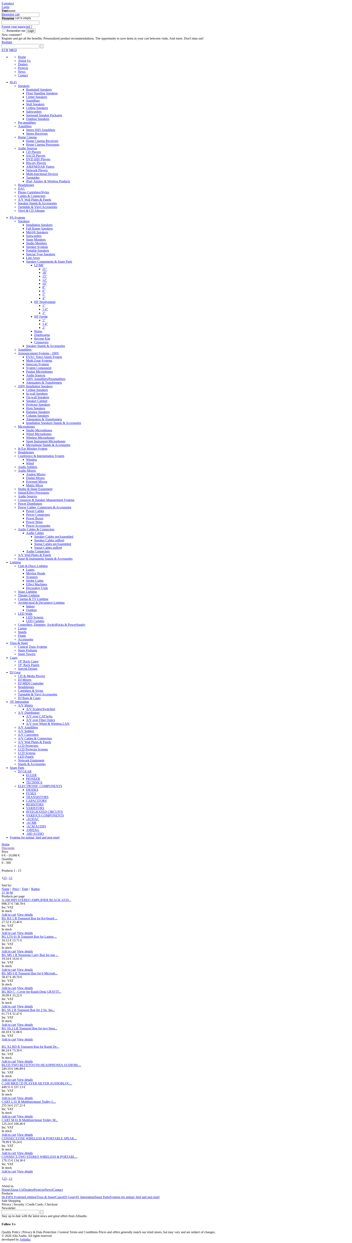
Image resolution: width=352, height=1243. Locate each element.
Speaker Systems (37, 247)
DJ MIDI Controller (31, 683)
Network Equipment (31, 760)
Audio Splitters (27, 467)
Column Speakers (37, 415)
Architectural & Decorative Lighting (41, 602)
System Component (38, 368)
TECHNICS (34, 782)
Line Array (33, 258)
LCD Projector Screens (33, 749)
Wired (30, 463)
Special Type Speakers (40, 254)
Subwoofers (34, 111)
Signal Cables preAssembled (52, 544)
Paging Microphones (39, 371)
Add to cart (9, 914)
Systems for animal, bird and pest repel (34, 837)
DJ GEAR (25, 771)
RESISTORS (35, 804)
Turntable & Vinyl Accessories (37, 207)
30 (7, 892)
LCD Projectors (28, 745)
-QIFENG (32, 830)
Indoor (30, 606)
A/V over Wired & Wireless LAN (47, 723)
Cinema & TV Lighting (33, 599)
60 (11, 892)
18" (44, 272)
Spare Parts (17, 767)
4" (43, 298)
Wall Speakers (35, 104)
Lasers (30, 569)
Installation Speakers (39, 225)
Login (5, 7)
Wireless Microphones (40, 437)
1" (43, 305)
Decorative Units (37, 588)
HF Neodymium (44, 302)
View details (25, 914)
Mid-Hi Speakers (37, 232)
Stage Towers (26, 654)
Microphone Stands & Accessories (48, 445)
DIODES (32, 789)
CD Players (33, 152)
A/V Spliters (26, 731)
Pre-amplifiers (27, 122)
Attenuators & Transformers (44, 382)
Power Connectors (38, 514)
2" (43, 313)
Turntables (33, 177)
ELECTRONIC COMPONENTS (40, 786)
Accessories (25, 639)
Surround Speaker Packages (44, 115)
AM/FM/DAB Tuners (40, 166)
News (21, 71)
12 (10, 878)
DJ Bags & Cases (29, 698)
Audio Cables (35, 533)
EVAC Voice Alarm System (44, 357)
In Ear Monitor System (32, 448)
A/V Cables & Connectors (35, 738)
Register (7, 42)
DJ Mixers (24, 679)
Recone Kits (42, 338)
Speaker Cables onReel (49, 540)
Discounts (8, 848)
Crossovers (41, 342)
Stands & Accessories (32, 764)
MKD (13, 50)
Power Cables (35, 511)
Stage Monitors (36, 239)
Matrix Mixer (34, 485)
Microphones (26, 426)
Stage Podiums (27, 650)
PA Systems (17, 217)
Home (22, 57)
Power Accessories (38, 525)
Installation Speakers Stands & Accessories (53, 423)
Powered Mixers (36, 481)
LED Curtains (35, 621)
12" (44, 280)
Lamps (22, 628)
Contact (23, 75)
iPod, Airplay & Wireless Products (48, 181)
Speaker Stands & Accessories (37, 203)
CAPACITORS (36, 800)
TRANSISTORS (37, 797)
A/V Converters (28, 734)
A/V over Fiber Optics (40, 720)
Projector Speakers (38, 404)
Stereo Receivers (37, 133)
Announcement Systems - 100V (38, 353)
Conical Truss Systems (32, 646)
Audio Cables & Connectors (36, 529)
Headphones (26, 185)
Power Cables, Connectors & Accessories (44, 507)
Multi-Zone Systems (39, 360)
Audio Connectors (38, 551)
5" (43, 294)
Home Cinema (27, 137)
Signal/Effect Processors (33, 492)
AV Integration (19, 701)
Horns (38, 331)
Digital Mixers (35, 478)
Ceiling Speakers (37, 108)
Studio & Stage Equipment (35, 489)
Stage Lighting (27, 591)
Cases (13, 657)
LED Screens (34, 617)
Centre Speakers (36, 97)
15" (44, 276)
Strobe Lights (34, 580)
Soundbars (33, 100)
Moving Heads (35, 573)
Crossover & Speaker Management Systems (46, 500)
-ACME (31, 822)
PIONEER (33, 778)
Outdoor (31, 610)
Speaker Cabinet (36, 401)
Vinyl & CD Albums (31, 210)
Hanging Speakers (38, 412)
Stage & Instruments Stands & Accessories (45, 558)
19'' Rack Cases (28, 661)
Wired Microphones (39, 434)
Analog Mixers (35, 474)
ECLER (31, 775)
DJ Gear (15, 672)
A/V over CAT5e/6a (39, 716)
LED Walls (25, 613)
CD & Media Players (31, 676)
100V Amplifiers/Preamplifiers (45, 379)
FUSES (31, 793)
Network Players (37, 170)
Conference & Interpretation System (41, 456)
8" (43, 287)
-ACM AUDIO (36, 826)
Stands (22, 632)
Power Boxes (34, 518)
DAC (21, 188)
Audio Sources (27, 148)
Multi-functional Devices (42, 174)
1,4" (45, 309)
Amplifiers (25, 126)
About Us (24, 60)
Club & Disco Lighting (33, 566)
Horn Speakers (35, 408)
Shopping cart (11, 14)
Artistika (25, 1239)
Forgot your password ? (17, 26)
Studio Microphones (39, 430)
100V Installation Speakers (35, 386)
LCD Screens (26, 753)
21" (44, 269)
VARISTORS (35, 808)
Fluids (22, 635)
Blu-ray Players (36, 163)
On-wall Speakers (37, 397)
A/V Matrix (25, 705)
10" (44, 283)
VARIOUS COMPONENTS (45, 815)
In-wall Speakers (37, 393)
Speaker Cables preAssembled (53, 536)
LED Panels (26, 756)
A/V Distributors (29, 712)
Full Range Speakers (39, 228)
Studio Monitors (36, 243)
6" (43, 291)
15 (3, 892)
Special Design (27, 668)
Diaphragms (42, 335)
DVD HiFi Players (38, 159)
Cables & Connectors (31, 196)
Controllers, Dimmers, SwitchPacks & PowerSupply (51, 624)
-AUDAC (32, 819)
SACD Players (35, 155)
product (8, 3)
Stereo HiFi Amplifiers (40, 130)
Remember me (16, 30)
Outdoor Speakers (37, 119)
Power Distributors (30, 503)
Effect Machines (36, 584)
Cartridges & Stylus (30, 690)
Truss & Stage (19, 643)
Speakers (24, 86)
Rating (35, 889)
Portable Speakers (37, 250)
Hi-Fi (13, 82)
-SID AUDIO (35, 833)
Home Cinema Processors (42, 144)
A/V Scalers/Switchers (40, 709)
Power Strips (34, 522)
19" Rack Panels (28, 665)
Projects (23, 68)
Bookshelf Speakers (39, 89)
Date (25, 889)
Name (5, 889)
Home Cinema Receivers (42, 141)
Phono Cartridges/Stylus (33, 192)
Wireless (31, 459)
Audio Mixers (27, 470)
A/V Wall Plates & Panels (34, 199)
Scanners (32, 577)
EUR (5, 50)
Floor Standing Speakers (42, 93)
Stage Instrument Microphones (45, 441)
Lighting (15, 562)
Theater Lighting (29, 595)
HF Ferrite (41, 316)
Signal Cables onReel (48, 547)
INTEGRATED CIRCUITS (44, 811)
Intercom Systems (37, 364)
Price (15, 889)
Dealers (23, 64)
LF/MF (39, 265)
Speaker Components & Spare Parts (49, 261)
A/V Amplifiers (28, 727)
